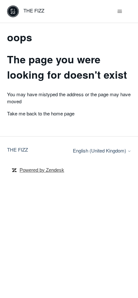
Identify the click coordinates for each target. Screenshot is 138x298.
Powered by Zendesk (42, 170)
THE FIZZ (17, 149)
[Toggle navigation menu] (119, 11)
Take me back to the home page (40, 113)
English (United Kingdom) (100, 150)
